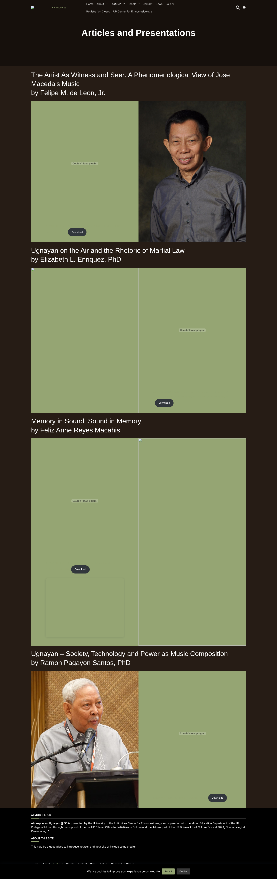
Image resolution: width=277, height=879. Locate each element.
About (100, 3)
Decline (183, 871)
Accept (168, 871)
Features (116, 3)
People (132, 3)
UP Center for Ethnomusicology (132, 11)
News (158, 3)
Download (77, 232)
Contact (147, 3)
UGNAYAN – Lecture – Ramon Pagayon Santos (180, 797)
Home (89, 3)
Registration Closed (98, 11)
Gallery (169, 3)
